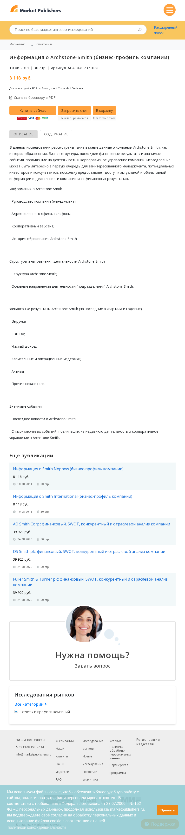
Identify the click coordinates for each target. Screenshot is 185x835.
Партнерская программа (119, 769)
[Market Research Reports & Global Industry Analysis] (35, 9)
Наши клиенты (62, 752)
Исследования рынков (93, 745)
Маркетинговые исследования (19, 44)
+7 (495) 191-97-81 (31, 747)
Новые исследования (93, 760)
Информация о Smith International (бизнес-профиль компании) (72, 496)
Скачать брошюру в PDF (34, 97)
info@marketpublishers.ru (33, 754)
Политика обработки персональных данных (120, 752)
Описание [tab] (23, 134)
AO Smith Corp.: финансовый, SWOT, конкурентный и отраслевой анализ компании (91, 524)
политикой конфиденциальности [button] (37, 827)
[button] (152, 810)
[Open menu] (170, 10)
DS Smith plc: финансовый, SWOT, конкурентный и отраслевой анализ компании (89, 551)
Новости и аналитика (90, 776)
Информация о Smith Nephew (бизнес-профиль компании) (68, 468)
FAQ (59, 779)
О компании (65, 741)
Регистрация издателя (148, 741)
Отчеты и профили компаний (45, 711)
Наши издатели (62, 768)
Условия (115, 741)
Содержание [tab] (56, 134)
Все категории (29, 704)
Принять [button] (167, 810)
